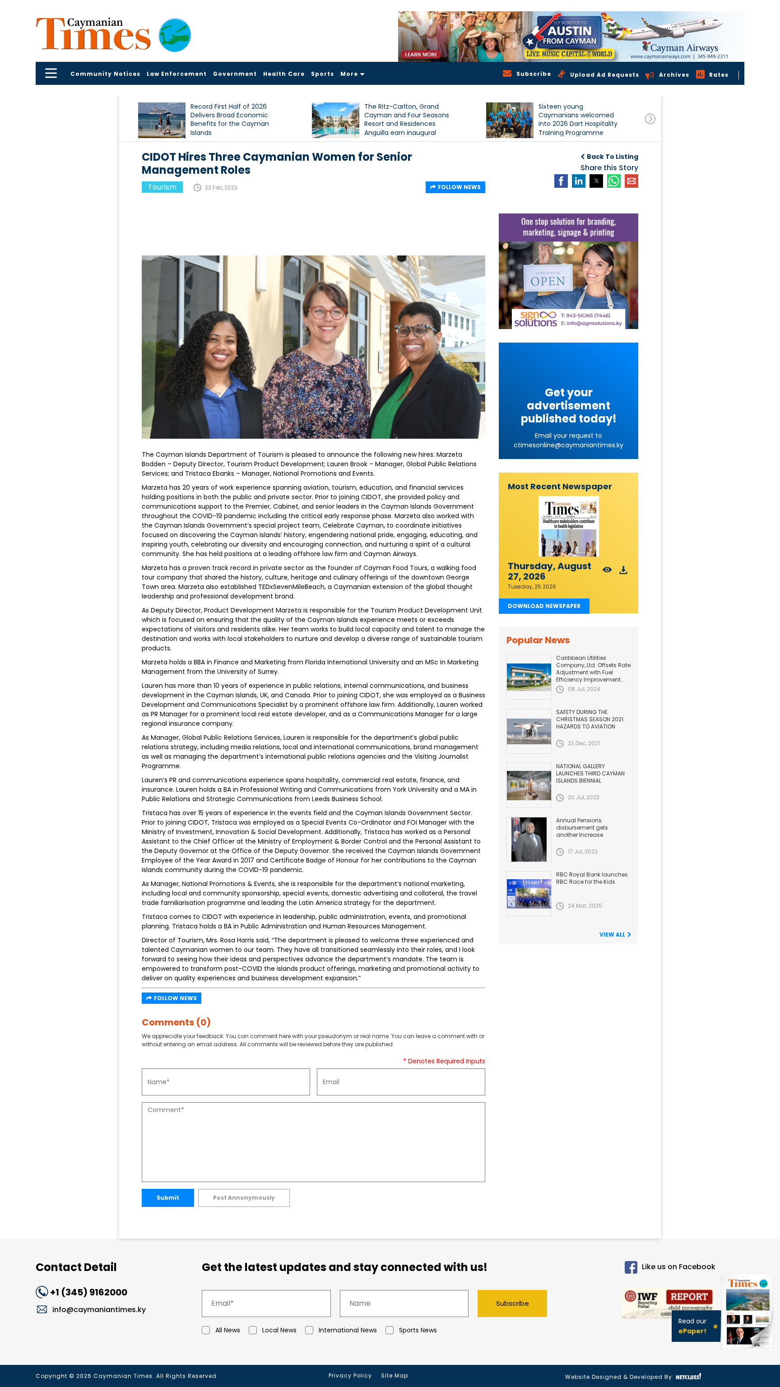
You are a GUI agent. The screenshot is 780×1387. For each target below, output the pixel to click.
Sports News (418, 1330)
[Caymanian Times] (113, 33)
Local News (279, 1330)
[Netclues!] (688, 1376)
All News (227, 1330)
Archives (674, 75)
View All (612, 934)
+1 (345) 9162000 (88, 1292)
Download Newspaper (544, 606)
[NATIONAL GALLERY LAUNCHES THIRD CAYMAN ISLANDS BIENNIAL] (529, 785)
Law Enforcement (177, 74)
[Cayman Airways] (571, 36)
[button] (162, 120)
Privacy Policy (350, 1375)
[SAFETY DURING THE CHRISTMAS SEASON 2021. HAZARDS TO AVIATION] (529, 731)
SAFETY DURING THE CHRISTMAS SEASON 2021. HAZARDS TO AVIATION (590, 719)
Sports (322, 74)
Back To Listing (612, 156)
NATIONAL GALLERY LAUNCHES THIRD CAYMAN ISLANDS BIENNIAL (590, 773)
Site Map (394, 1375)
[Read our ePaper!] (748, 1350)
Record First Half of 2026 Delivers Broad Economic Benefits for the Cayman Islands (229, 119)
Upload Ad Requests (604, 75)
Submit (168, 1197)
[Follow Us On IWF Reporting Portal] (639, 1304)
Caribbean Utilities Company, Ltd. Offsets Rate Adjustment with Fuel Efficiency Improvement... (593, 668)
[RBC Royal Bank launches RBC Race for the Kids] (529, 894)
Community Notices (105, 74)
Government (235, 74)
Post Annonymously (244, 1197)
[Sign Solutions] (568, 271)
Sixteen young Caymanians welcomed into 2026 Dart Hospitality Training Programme (578, 119)
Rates (719, 75)
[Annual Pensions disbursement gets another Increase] (529, 839)
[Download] (623, 572)
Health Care (284, 74)
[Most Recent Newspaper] (568, 526)
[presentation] (650, 119)
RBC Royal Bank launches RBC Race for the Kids (592, 878)
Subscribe (512, 1303)
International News (348, 1330)
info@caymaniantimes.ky (99, 1309)
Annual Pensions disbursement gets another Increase (582, 827)
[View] (607, 572)
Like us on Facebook (678, 1267)
